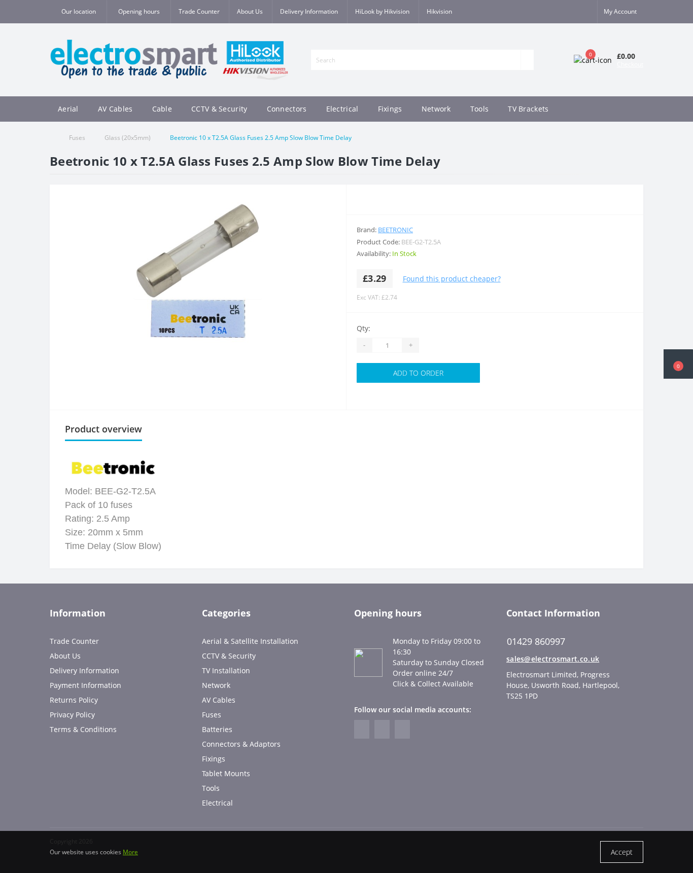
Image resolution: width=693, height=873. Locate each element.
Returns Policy (74, 700)
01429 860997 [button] (536, 641)
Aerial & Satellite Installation (250, 641)
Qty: (363, 328)
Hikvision (439, 11)
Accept (622, 852)
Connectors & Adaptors (241, 744)
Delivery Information (309, 11)
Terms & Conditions (83, 729)
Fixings (390, 109)
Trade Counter (199, 11)
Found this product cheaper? (452, 278)
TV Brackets (528, 109)
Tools (479, 109)
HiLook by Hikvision (382, 11)
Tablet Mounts (226, 773)
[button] (138, 11)
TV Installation (226, 670)
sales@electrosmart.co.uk (552, 659)
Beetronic (395, 229)
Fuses (77, 137)
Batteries (217, 729)
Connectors (287, 109)
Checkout (630, 64)
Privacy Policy (72, 714)
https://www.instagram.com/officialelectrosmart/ (382, 729)
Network (436, 109)
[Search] (527, 60)
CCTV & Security (219, 109)
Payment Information (85, 685)
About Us (250, 11)
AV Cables (115, 109)
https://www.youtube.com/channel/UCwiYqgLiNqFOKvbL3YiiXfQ (402, 729)
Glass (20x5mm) (128, 137)
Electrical (342, 109)
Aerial (68, 109)
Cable (162, 109)
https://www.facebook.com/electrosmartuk (361, 729)
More (130, 852)
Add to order (418, 373)
